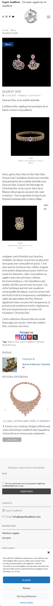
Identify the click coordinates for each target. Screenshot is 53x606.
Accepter (26, 580)
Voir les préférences (26, 596)
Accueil (5, 30)
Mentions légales (26, 602)
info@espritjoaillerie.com (27, 516)
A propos (6, 537)
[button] (48, 552)
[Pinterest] (10, 17)
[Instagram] (7, 17)
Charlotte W (34, 95)
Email (4, 473)
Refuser (26, 588)
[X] (35, 337)
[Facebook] (3, 17)
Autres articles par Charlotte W (36, 366)
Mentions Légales (10, 533)
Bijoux (13, 30)
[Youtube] (13, 17)
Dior (39, 199)
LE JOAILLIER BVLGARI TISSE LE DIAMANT (26, 420)
